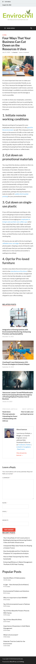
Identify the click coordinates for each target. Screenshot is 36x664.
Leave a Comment (24, 52)
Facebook (21, 444)
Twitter (28, 444)
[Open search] (31, 28)
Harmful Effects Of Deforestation (14, 578)
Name (4, 503)
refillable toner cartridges (10, 243)
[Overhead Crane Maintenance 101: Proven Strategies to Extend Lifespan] (18, 351)
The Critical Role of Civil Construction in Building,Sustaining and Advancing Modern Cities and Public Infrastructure (17, 540)
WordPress (13, 661)
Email (5, 511)
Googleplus (27, 447)
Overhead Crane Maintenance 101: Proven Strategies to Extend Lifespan (16, 363)
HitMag (21, 661)
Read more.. (21, 449)
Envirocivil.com (18, 659)
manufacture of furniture (18, 271)
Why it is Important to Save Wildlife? (15, 597)
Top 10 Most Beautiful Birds (12, 619)
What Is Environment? (10, 635)
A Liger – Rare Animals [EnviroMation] (16, 584)
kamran (15, 52)
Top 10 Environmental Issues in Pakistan (16, 604)
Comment (6, 477)
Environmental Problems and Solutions (16, 591)
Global (4, 35)
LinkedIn (19, 447)
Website (5, 520)
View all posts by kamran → (21, 454)
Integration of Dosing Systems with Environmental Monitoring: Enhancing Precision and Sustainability (16, 332)
